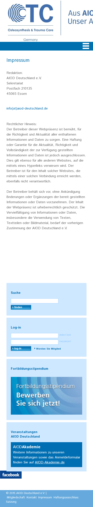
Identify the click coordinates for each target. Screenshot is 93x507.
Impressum (45, 498)
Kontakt (32, 498)
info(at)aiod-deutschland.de (27, 108)
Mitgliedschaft (16, 498)
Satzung (11, 502)
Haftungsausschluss (66, 498)
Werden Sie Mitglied (48, 349)
